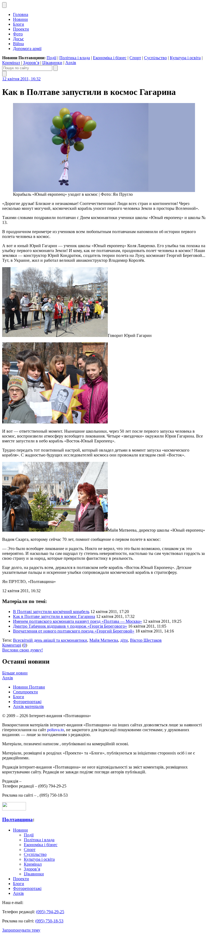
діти (124, 640)
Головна (20, 14)
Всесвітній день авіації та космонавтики (50, 640)
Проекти (21, 29)
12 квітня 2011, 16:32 (21, 79)
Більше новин (15, 673)
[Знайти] (55, 68)
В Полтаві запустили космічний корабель (51, 611)
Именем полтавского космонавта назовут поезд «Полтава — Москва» (77, 621)
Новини (20, 19)
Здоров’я (31, 62)
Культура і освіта (185, 57)
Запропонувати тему (21, 930)
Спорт (135, 57)
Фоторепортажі (27, 701)
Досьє (18, 39)
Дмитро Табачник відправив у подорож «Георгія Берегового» (70, 626)
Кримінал (11, 62)
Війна (18, 43)
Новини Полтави (29, 687)
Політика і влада (74, 57)
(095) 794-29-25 (50, 911)
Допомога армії (27, 48)
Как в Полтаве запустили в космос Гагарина (54, 616)
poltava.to (55, 729)
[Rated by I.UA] (14, 809)
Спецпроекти (25, 692)
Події (51, 57)
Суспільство (155, 57)
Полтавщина (17, 819)
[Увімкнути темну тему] (4, 5)
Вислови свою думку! (22, 650)
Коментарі (11, 645)
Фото (18, 34)
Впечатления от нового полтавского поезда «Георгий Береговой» (73, 631)
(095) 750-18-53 (49, 921)
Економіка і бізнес (109, 57)
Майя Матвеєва (103, 640)
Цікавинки (52, 62)
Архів (70, 62)
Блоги (18, 24)
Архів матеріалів (28, 706)
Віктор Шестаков (146, 640)
